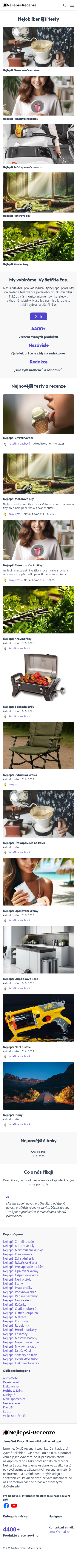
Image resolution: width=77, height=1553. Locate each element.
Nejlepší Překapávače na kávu (21, 70)
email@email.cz (59, 1532)
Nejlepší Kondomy (16, 1321)
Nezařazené (11, 1403)
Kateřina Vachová (19, 443)
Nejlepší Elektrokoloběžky (21, 1363)
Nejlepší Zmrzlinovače (18, 437)
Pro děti (8, 1407)
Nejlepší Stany (13, 1115)
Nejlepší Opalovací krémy (20, 910)
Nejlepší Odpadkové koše (20, 978)
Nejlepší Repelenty (16, 1325)
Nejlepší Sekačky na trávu (20, 1355)
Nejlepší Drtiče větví (17, 1351)
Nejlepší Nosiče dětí (17, 1300)
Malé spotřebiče (14, 1399)
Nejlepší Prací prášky (17, 1288)
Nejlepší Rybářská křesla (20, 774)
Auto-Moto (10, 1378)
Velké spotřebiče (14, 1416)
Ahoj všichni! (38, 1151)
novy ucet (14, 514)
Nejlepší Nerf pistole (17, 1047)
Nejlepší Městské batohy (20, 1338)
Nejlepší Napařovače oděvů (22, 1342)
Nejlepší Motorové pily (16, 215)
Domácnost (11, 1382)
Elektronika (11, 1386)
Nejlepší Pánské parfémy (20, 1296)
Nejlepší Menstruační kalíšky (20, 118)
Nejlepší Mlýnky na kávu (19, 1346)
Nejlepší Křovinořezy (16, 264)
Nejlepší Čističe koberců (19, 1309)
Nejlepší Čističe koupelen (20, 1313)
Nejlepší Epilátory (15, 1334)
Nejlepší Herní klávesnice (20, 1359)
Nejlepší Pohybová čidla (19, 1292)
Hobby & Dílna (13, 1391)
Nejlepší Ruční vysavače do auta (22, 167)
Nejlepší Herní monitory (20, 1330)
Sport (7, 1412)
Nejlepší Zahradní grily (18, 706)
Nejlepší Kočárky (14, 1304)
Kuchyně (9, 1395)
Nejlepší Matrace (15, 1317)
